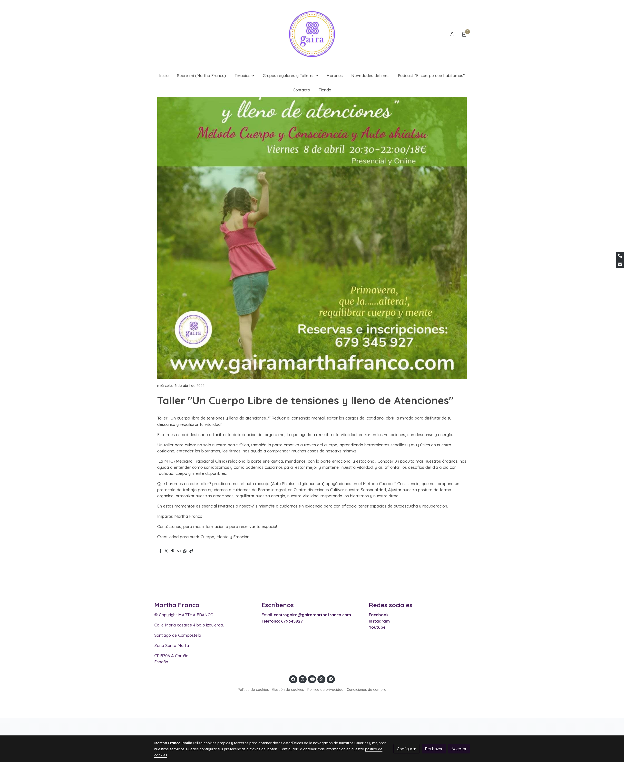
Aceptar (459, 748)
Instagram (379, 621)
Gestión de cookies (288, 689)
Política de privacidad (325, 689)
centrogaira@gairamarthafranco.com (312, 614)
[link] (312, 34)
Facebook (379, 614)
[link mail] (620, 264)
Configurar (406, 748)
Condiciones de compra (366, 689)
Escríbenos (278, 605)
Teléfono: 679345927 (282, 621)
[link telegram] (331, 679)
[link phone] (620, 256)
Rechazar (434, 748)
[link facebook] (293, 679)
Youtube (377, 627)
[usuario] (452, 34)
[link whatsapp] (321, 679)
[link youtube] (312, 679)
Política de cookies (253, 689)
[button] (244, 75)
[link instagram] (303, 679)
